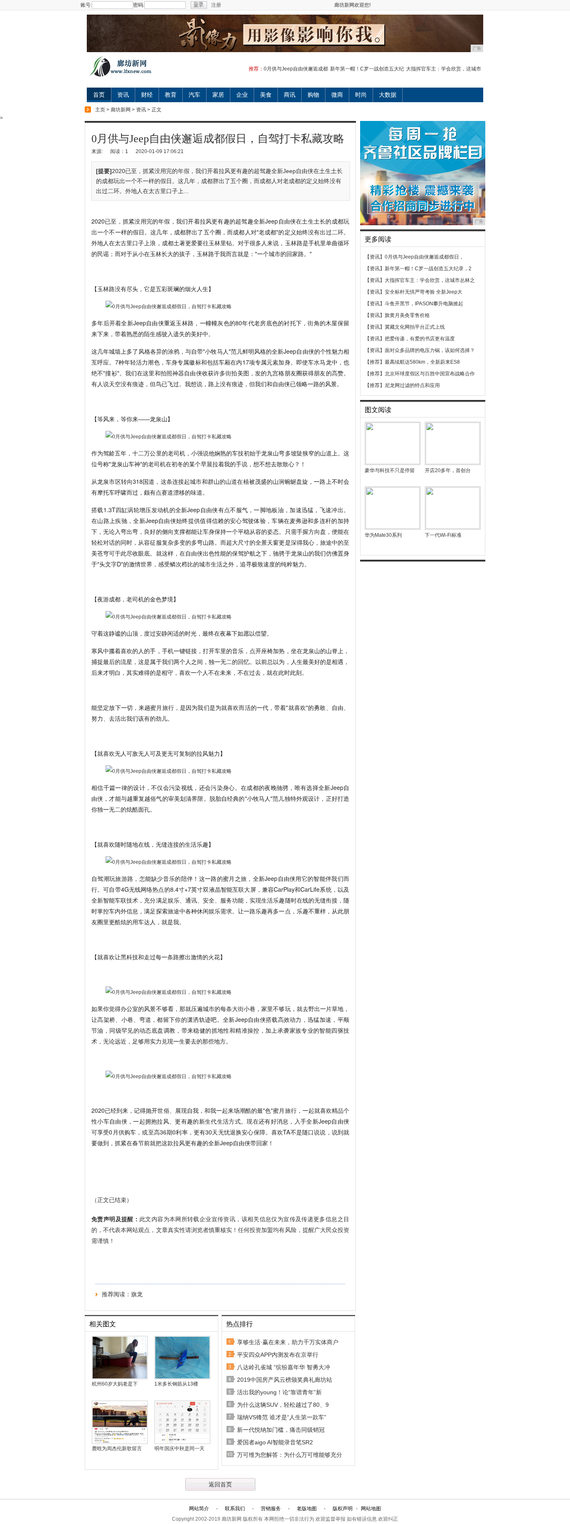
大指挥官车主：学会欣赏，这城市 (443, 69)
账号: (86, 5)
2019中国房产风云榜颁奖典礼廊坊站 (284, 1379)
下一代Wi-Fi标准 (443, 535)
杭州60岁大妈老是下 (115, 1384)
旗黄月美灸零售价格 (407, 315)
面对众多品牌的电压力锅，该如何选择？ (430, 350)
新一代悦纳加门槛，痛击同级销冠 (281, 1429)
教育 (171, 94)
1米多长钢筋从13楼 (176, 1384)
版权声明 (343, 1508)
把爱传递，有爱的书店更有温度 (420, 339)
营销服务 (271, 1508)
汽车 (194, 94)
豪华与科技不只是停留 (390, 470)
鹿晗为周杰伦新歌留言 (117, 1448)
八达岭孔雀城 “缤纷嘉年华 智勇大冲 (283, 1367)
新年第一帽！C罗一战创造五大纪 (367, 69)
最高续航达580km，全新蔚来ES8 (422, 362)
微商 (337, 94)
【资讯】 (375, 257)
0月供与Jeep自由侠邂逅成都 (296, 69)
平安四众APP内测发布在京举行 (277, 1354)
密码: (138, 5)
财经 (147, 94)
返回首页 (220, 1484)
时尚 (361, 94)
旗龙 (137, 1294)
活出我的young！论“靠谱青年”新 (279, 1392)
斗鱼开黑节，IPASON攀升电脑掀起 (424, 304)
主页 (100, 110)
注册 (216, 5)
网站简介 (199, 1508)
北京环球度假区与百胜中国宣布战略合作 (430, 374)
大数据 (387, 94)
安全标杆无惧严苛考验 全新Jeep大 (423, 292)
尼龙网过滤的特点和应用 (412, 385)
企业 (242, 94)
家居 (218, 94)
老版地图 (307, 1508)
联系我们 (235, 1508)
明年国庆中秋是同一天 (179, 1448)
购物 (313, 94)
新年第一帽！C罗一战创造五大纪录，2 (428, 269)
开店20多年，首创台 (448, 470)
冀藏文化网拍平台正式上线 (415, 327)
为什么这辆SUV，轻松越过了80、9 (283, 1404)
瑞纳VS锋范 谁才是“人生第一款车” (281, 1417)
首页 (99, 94)
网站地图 (371, 1508)
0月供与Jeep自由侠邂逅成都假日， (424, 257)
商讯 (289, 94)
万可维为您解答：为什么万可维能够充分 (289, 1454)
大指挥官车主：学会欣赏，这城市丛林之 (430, 280)
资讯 (123, 94)
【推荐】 (375, 362)
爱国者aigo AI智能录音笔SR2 (275, 1442)
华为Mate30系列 (383, 535)
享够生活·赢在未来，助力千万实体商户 (287, 1342)
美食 (266, 94)
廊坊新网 (121, 110)
